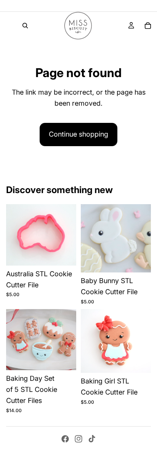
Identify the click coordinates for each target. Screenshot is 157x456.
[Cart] (147, 25)
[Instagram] (78, 438)
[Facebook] (65, 438)
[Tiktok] (91, 438)
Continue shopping (78, 134)
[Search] (25, 25)
